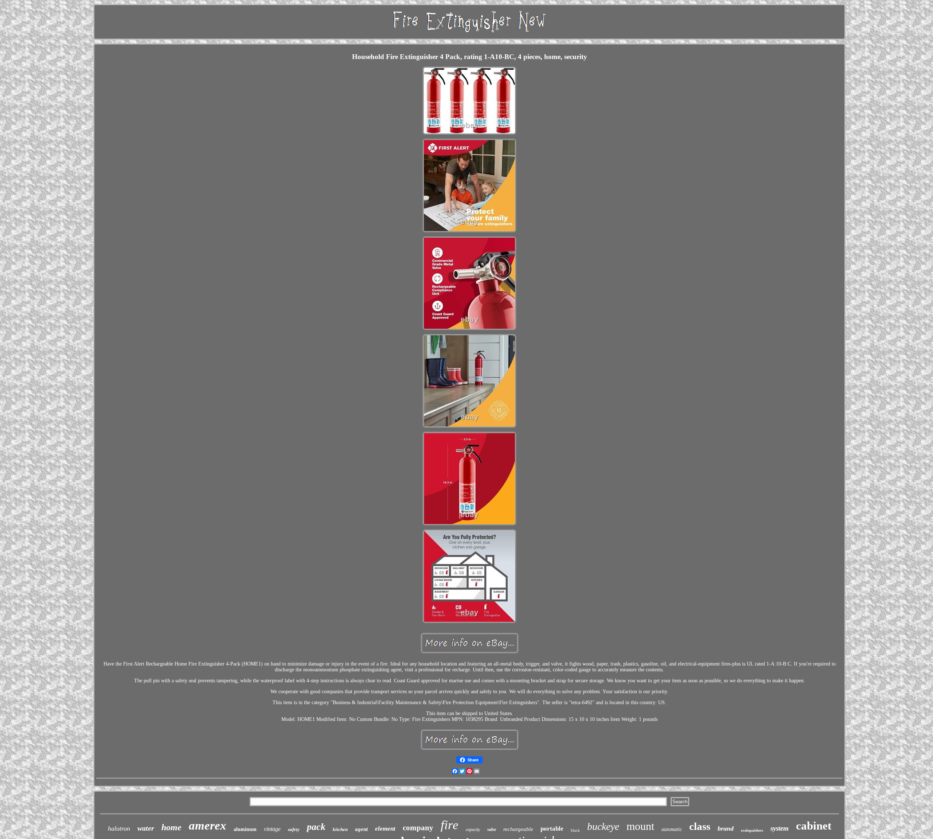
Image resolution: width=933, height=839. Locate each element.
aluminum (245, 829)
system (779, 828)
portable (551, 828)
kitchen (340, 829)
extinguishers (752, 830)
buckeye (603, 826)
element (385, 828)
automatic (671, 829)
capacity (473, 829)
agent (361, 829)
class (699, 826)
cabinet (813, 825)
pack (316, 827)
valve (491, 829)
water (145, 828)
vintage (272, 829)
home (171, 827)
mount (640, 826)
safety (294, 829)
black (575, 830)
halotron (119, 828)
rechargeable (518, 829)
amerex (207, 825)
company (418, 827)
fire (449, 825)
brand (726, 828)
